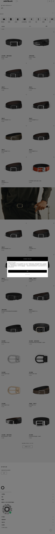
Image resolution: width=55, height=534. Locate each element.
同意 (27, 271)
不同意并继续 (27, 274)
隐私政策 (23, 265)
